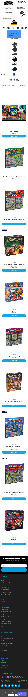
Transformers (4, 645)
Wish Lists (3, 664)
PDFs (2, 625)
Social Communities (5, 582)
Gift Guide (3, 580)
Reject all (11, 695)
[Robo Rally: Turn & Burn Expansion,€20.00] (14, 200)
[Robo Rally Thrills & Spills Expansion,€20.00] (14, 337)
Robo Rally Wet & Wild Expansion (14, 446)
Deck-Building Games (6, 623)
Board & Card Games (6, 621)
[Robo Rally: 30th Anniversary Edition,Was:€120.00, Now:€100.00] (14, 245)
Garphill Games (4, 642)
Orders (2, 660)
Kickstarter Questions (6, 592)
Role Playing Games (5, 614)
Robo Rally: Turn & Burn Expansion (14, 219)
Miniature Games (5, 616)
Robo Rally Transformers (14, 311)
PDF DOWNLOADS (5, 587)
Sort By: (4, 91)
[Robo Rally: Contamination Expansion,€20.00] (14, 158)
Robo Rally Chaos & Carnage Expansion (14, 492)
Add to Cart (14, 136)
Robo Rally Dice (14, 131)
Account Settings (5, 667)
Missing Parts (4, 596)
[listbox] (11, 91)
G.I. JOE (2, 640)
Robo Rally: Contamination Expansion (14, 177)
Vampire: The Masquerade (7, 638)
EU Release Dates (5, 589)
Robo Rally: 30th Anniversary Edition (14, 264)
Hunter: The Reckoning (6, 647)
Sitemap (3, 601)
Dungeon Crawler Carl (6, 611)
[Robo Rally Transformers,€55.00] (14, 292)
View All (2, 652)
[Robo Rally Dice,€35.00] (14, 113)
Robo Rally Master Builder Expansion (14, 401)
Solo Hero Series (4, 618)
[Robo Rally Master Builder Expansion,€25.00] (14, 382)
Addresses (3, 662)
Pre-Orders (3, 619)
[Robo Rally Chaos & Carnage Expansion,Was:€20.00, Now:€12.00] (14, 474)
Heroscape (3, 613)
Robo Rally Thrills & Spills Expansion (14, 356)
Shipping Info (4, 599)
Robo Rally (14, 539)
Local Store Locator (5, 594)
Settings (4, 695)
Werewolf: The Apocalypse (7, 643)
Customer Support (5, 591)
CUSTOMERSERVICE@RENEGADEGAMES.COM (14, 677)
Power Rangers (4, 635)
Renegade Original (5, 650)
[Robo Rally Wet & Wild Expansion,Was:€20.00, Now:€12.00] (14, 427)
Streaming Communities (6, 584)
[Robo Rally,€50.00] (14, 520)
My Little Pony (4, 648)
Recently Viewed (4, 665)
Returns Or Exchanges (6, 597)
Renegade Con (4, 585)
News (2, 579)
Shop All (2, 626)
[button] (14, 86)
